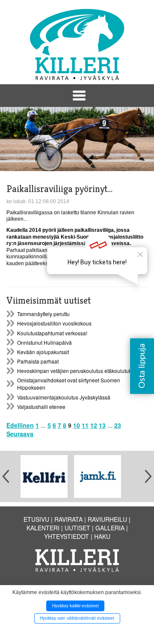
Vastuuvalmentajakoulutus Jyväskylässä (63, 397)
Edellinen (20, 425)
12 (93, 425)
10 (76, 425)
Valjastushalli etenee (41, 406)
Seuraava (19, 433)
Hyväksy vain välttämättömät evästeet (77, 618)
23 (117, 425)
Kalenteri (43, 528)
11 (85, 425)
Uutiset (77, 528)
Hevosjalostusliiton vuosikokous (54, 323)
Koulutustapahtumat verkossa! (52, 333)
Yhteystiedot (66, 536)
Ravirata (68, 519)
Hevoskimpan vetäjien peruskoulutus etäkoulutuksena (80, 370)
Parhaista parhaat (38, 361)
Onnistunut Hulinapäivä (44, 342)
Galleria (109, 528)
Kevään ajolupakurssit (43, 351)
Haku (102, 536)
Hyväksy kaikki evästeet (75, 606)
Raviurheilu (107, 519)
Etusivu (36, 519)
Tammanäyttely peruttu (43, 313)
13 (102, 425)
